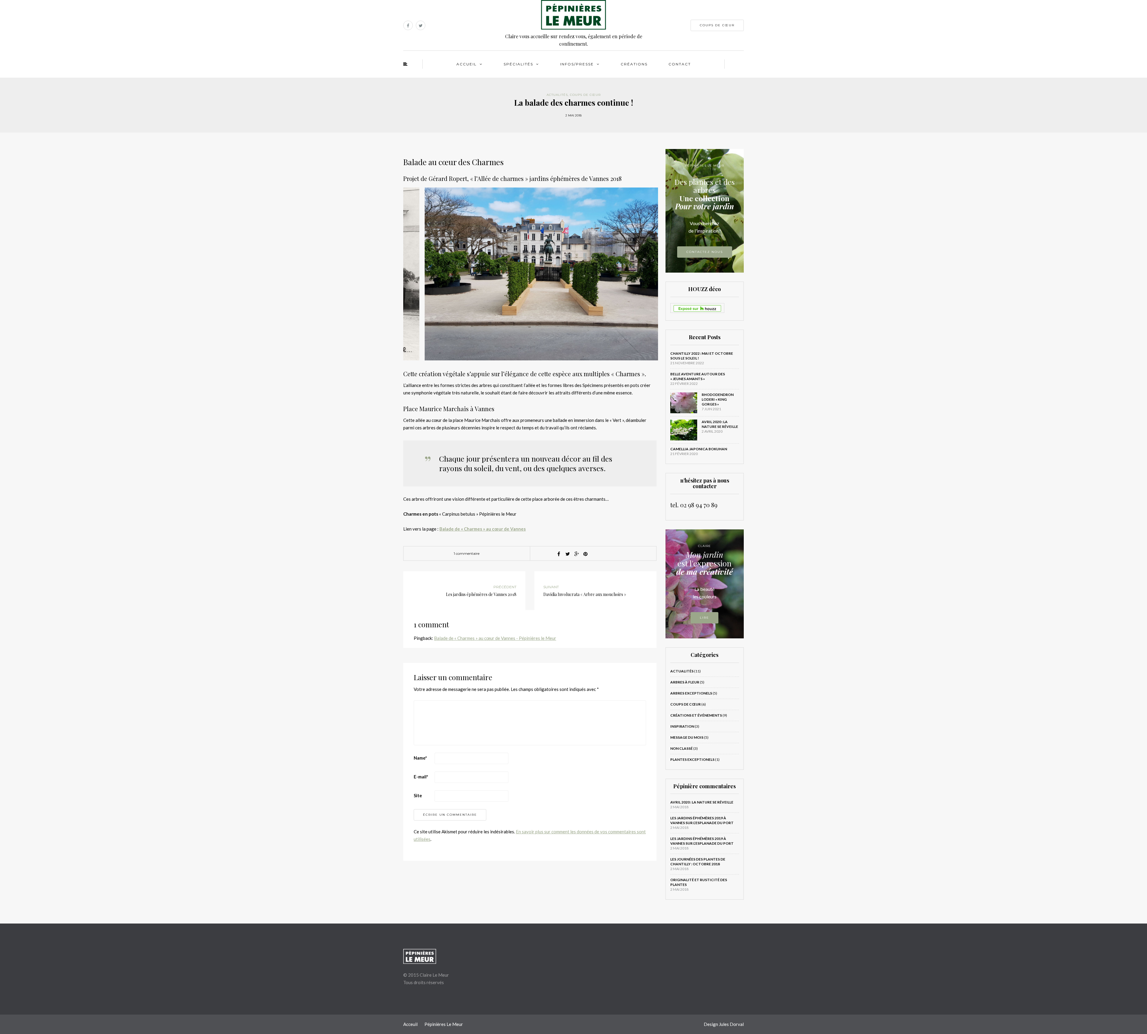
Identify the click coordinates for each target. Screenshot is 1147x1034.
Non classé (681, 748)
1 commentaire (466, 553)
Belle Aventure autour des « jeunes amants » (697, 376)
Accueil (466, 64)
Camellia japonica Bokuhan (698, 449)
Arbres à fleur (684, 682)
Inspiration (682, 726)
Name (420, 757)
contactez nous (704, 252)
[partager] (558, 553)
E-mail (421, 776)
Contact (679, 64)
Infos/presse (577, 64)
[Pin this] (585, 553)
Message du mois (686, 737)
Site (418, 795)
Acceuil (410, 1024)
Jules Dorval (731, 1024)
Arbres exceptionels (691, 693)
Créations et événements (696, 715)
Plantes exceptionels (692, 759)
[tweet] (567, 553)
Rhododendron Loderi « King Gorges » (718, 399)
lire (704, 618)
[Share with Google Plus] (576, 553)
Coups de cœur (717, 25)
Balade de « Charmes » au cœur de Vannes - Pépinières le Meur (495, 638)
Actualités (557, 95)
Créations (634, 64)
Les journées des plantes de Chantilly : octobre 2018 (697, 861)
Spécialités (518, 64)
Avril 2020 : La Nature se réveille (720, 424)
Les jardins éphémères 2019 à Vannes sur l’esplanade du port (702, 820)
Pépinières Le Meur (443, 1024)
